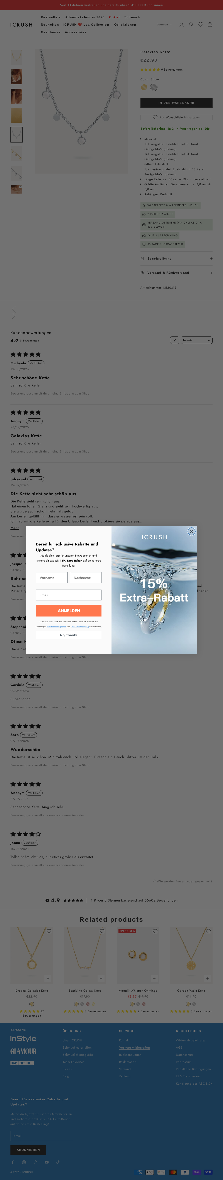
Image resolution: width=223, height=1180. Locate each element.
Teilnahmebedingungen (56, 626)
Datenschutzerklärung (80, 626)
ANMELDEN (69, 610)
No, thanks (69, 635)
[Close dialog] (191, 531)
